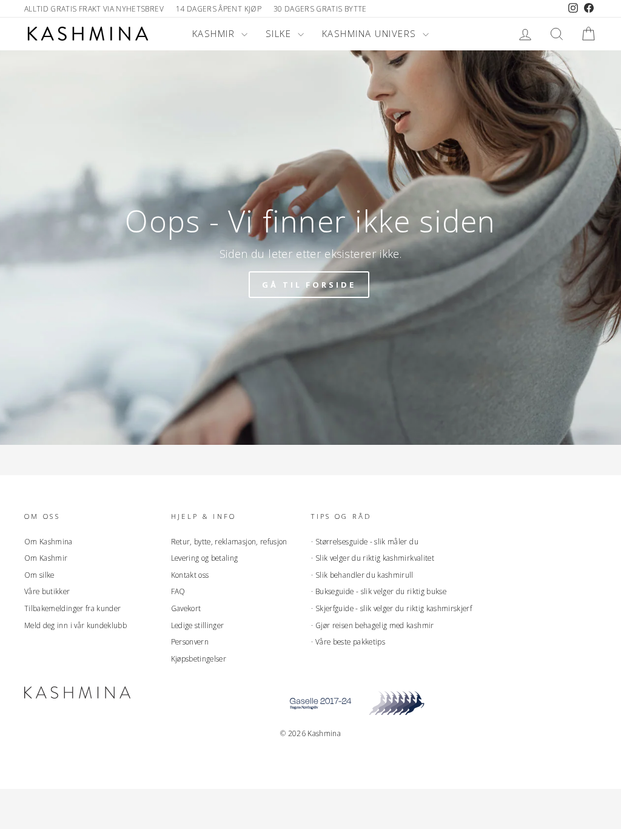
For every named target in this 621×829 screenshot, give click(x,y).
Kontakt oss (190, 575)
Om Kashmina (48, 541)
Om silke (39, 575)
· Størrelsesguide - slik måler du (364, 541)
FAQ (178, 591)
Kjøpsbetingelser (199, 658)
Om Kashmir (46, 558)
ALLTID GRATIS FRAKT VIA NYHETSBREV (94, 8)
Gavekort (186, 608)
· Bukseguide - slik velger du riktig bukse (378, 591)
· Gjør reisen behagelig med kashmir (372, 625)
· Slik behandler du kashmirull (362, 575)
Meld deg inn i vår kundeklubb (75, 625)
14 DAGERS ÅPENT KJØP (218, 8)
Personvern (190, 641)
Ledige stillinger (197, 625)
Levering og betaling (204, 558)
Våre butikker (47, 591)
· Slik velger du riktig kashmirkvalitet (372, 558)
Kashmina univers (371, 33)
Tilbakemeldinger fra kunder (72, 608)
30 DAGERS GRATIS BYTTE (320, 8)
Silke (280, 33)
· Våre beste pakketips (348, 641)
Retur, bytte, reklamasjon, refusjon (229, 541)
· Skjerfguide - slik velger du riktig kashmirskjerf (391, 608)
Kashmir (215, 33)
